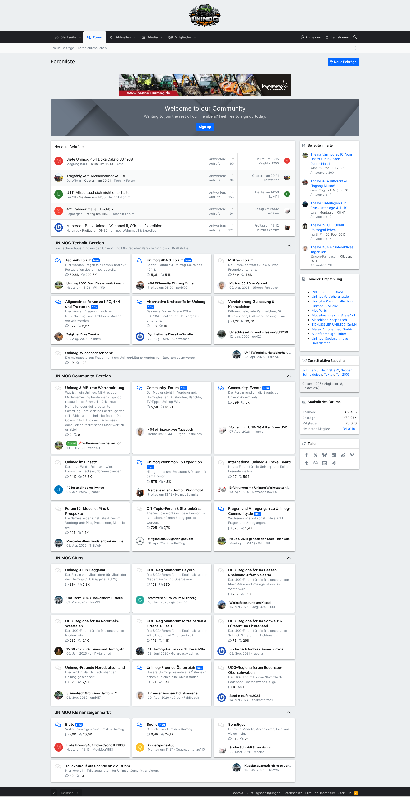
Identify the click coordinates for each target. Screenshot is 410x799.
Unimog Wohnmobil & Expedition (134, 230)
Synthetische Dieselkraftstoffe (170, 334)
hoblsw (95, 339)
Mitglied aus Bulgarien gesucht (170, 539)
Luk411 (71, 197)
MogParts (319, 310)
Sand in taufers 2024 (244, 695)
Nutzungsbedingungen (263, 793)
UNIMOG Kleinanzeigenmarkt (82, 712)
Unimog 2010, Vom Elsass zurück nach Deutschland (104, 283)
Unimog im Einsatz (81, 462)
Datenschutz (292, 793)
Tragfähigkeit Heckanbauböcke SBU (96, 176)
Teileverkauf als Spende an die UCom (97, 766)
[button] (80, 37)
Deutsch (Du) (71, 793)
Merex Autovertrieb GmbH (332, 329)
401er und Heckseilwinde (85, 487)
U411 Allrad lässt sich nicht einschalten (99, 192)
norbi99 (181, 287)
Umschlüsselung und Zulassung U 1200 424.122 (265, 332)
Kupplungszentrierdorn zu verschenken (273, 765)
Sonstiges (236, 724)
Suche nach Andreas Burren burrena (256, 649)
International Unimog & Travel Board (259, 462)
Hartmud (72, 230)
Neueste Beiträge (69, 146)
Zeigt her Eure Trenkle (82, 334)
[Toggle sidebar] (356, 48)
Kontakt (237, 793)
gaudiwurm (179, 602)
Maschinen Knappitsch (329, 320)
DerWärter (73, 180)
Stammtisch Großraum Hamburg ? (91, 693)
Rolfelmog (177, 543)
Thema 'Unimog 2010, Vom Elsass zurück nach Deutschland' (331, 159)
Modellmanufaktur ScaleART (334, 315)
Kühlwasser (180, 339)
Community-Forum (163, 388)
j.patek (95, 492)
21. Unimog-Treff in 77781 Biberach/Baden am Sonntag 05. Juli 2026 (198, 649)
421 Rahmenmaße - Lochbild (90, 209)
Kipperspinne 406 (161, 745)
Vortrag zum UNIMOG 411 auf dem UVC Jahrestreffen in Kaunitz (276, 427)
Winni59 (99, 287)
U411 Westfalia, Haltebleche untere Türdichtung (279, 352)
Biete (119, 164)
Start (341, 793)
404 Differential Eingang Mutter (171, 283)
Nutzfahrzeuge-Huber (329, 334)
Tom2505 (343, 374)
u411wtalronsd (100, 653)
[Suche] (355, 37)
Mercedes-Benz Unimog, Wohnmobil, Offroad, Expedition (114, 225)
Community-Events (244, 388)
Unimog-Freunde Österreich (171, 667)
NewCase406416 (264, 492)
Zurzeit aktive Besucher (327, 360)
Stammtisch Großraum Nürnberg (172, 598)
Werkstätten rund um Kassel (250, 602)
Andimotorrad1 (262, 700)
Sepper (346, 370)
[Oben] (350, 792)
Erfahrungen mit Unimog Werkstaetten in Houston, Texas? (272, 487)
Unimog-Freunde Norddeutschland (95, 667)
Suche (152, 724)
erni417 (95, 697)
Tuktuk (329, 374)
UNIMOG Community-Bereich (82, 376)
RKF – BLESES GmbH (328, 292)
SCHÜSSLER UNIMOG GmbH (334, 324)
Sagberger (74, 214)
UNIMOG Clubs (68, 558)
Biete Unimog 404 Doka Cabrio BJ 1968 (99, 159)
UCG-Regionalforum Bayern (171, 570)
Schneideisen (312, 374)
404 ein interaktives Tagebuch (170, 429)
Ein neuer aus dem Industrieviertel (173, 693)
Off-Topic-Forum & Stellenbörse (174, 508)
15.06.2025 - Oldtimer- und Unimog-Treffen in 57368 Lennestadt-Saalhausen (123, 649)
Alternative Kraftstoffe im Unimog (176, 301)
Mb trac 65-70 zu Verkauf (248, 283)
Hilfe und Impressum (320, 793)
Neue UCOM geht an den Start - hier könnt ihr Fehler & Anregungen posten (284, 539)
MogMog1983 (76, 164)
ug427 (256, 336)
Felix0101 (349, 429)
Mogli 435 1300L (263, 607)
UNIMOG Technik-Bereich (79, 243)
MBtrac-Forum (240, 260)
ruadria (258, 653)
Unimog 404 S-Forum (165, 260)
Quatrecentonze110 (190, 749)
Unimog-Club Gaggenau (85, 570)
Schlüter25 (310, 370)
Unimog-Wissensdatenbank (89, 353)
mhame (273, 213)
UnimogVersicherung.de (330, 296)
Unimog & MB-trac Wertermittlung (94, 388)
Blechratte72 (329, 370)
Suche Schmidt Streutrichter (250, 747)
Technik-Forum (124, 180)
